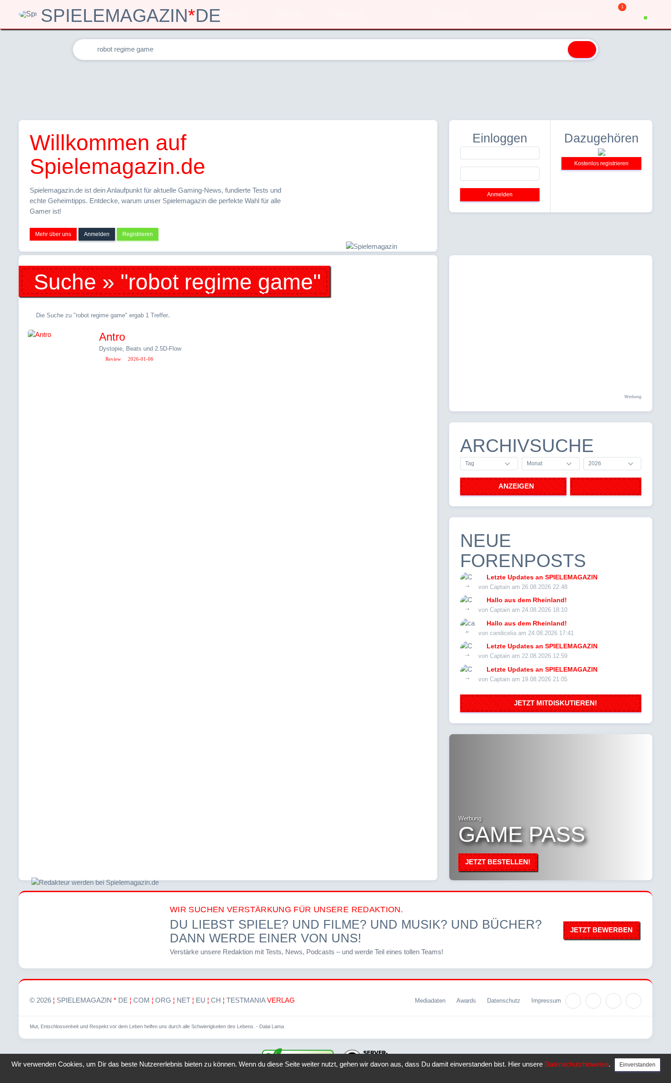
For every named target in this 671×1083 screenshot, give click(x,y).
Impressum (546, 1000)
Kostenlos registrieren (601, 163)
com (141, 1000)
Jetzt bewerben (601, 930)
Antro (112, 337)
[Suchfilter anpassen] (555, 49)
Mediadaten (430, 1000)
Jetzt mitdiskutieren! (553, 703)
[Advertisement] (335, 88)
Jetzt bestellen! (497, 862)
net (183, 1000)
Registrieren (137, 234)
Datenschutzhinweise (576, 1064)
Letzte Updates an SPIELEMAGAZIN (542, 577)
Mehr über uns (53, 234)
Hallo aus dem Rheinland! (527, 600)
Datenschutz (503, 1000)
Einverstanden (637, 1065)
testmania (260, 1000)
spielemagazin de (92, 1000)
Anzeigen (516, 486)
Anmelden (97, 234)
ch (216, 1000)
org (163, 1000)
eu (200, 1000)
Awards (466, 1000)
